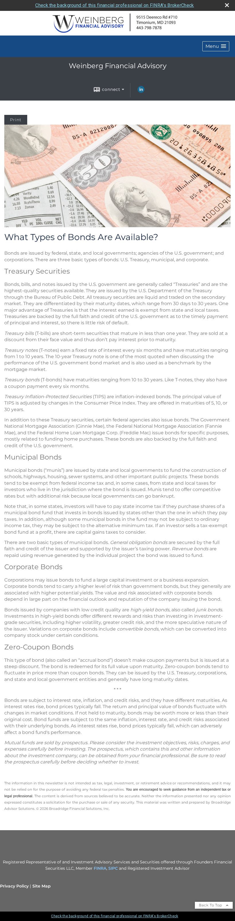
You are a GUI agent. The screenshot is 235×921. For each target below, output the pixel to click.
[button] (215, 46)
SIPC (113, 868)
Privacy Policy (14, 886)
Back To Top (211, 905)
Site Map (41, 886)
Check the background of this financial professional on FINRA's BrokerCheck (114, 5)
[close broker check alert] (227, 5)
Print (15, 119)
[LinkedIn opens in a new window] (141, 91)
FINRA (100, 868)
